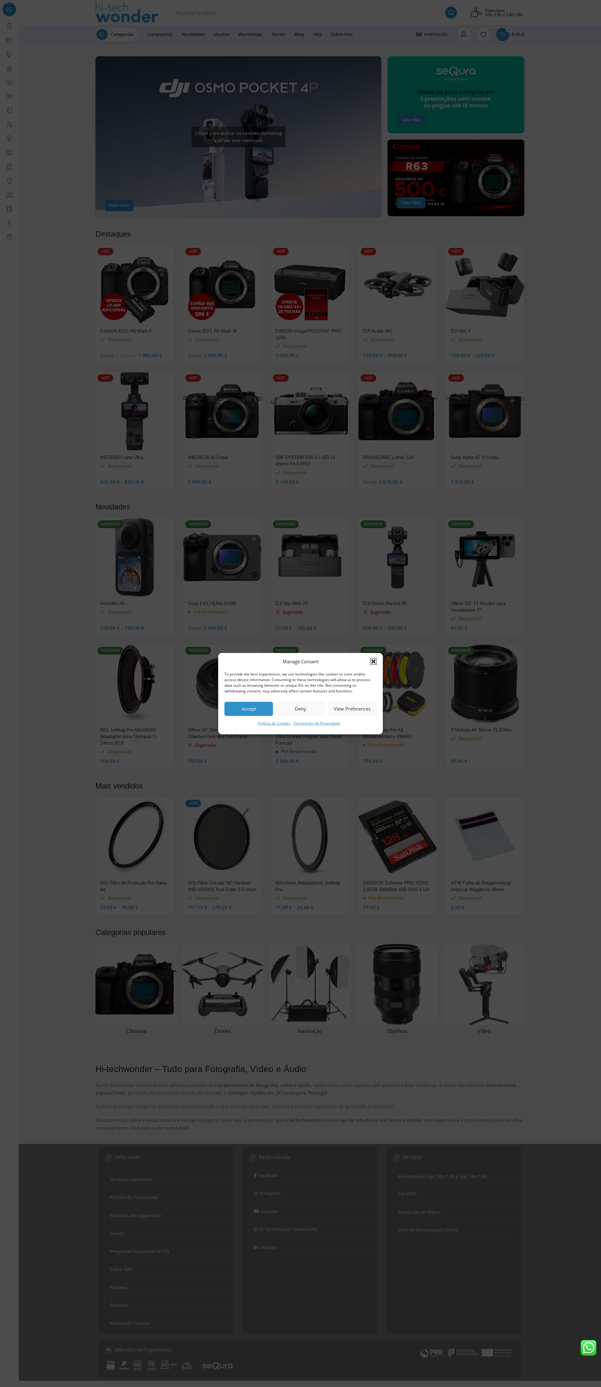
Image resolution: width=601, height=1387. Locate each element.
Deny (300, 709)
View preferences (352, 709)
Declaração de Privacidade (317, 723)
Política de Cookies (274, 723)
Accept (249, 709)
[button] (373, 661)
